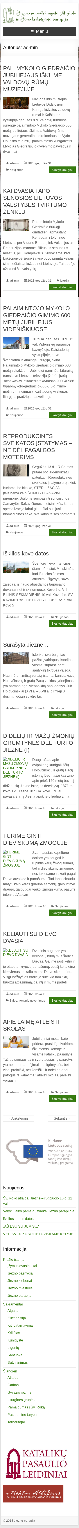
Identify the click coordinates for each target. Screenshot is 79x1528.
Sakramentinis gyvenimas (27, 1000)
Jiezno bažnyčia (20, 1273)
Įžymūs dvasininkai (22, 1266)
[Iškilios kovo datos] (16, 563)
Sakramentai (13, 1304)
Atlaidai (13, 1377)
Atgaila (12, 1310)
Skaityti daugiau (63, 169)
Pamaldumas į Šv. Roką (26, 1407)
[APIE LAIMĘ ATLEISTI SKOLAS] (16, 1038)
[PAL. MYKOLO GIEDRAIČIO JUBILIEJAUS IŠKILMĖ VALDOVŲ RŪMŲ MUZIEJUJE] (16, 99)
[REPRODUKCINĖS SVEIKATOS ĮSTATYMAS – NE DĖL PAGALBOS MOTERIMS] (16, 466)
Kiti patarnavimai (20, 1325)
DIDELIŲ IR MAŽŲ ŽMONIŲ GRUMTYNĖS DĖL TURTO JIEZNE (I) (39, 743)
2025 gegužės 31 (39, 163)
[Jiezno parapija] (39, 8)
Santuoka (14, 1355)
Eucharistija (16, 1318)
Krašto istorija (13, 1259)
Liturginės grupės (20, 1400)
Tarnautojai (16, 1422)
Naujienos (16, 169)
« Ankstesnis (19, 1118)
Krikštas (13, 1333)
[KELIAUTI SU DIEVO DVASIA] (16, 950)
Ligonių (13, 1348)
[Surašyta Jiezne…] (16, 654)
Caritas (13, 1385)
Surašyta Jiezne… (26, 644)
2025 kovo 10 (36, 617)
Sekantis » (62, 1118)
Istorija (64, 280)
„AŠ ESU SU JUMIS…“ (21, 1226)
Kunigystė (15, 1340)
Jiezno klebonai (19, 1281)
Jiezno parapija (19, 1295)
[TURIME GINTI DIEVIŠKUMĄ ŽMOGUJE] (16, 852)
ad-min (14, 163)
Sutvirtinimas (17, 1362)
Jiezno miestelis (19, 1288)
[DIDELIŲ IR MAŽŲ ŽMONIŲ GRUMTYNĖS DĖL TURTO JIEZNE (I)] (16, 759)
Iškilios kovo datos (26, 553)
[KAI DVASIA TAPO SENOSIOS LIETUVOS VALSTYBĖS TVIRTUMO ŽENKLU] (16, 221)
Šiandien (10, 1371)
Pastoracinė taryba (22, 1415)
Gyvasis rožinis (19, 1392)
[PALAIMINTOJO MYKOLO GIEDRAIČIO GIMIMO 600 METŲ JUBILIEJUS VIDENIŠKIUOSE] (16, 339)
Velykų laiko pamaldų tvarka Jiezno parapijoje (38, 1211)
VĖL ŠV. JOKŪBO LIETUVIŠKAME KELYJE (38, 1234)
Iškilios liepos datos (18, 1219)
